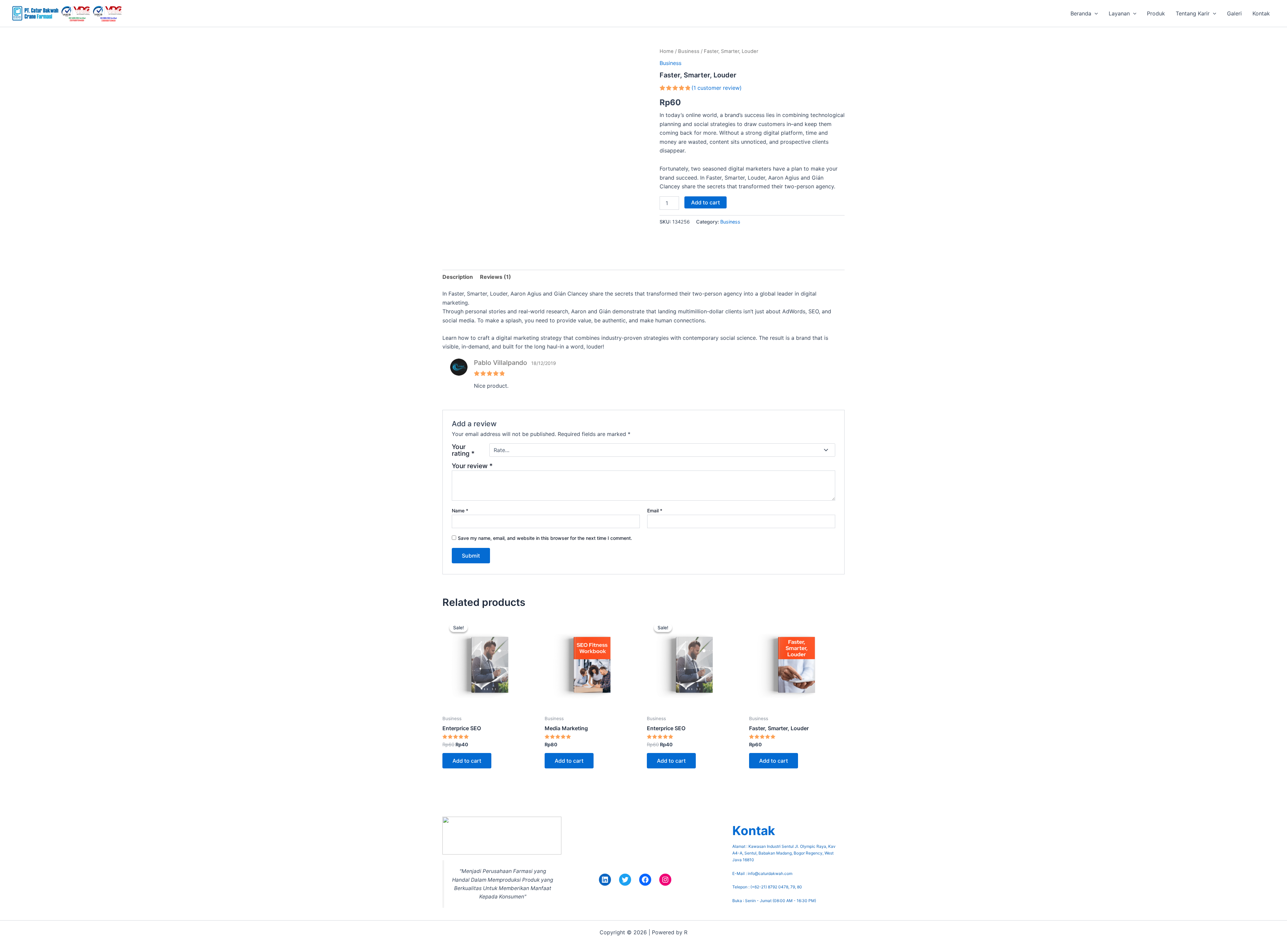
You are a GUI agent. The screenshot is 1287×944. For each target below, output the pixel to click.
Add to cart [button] (466, 760)
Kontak (1261, 13)
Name (460, 510)
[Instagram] (665, 880)
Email (654, 510)
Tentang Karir (1193, 13)
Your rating (463, 450)
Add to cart (705, 202)
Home (667, 51)
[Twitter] (625, 880)
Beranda (1080, 13)
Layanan (1119, 13)
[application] (1094, 13)
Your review (472, 466)
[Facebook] (645, 880)
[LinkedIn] (605, 880)
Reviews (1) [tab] (495, 276)
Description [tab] (457, 276)
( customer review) (716, 87)
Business (688, 51)
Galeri (1234, 13)
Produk (1156, 13)
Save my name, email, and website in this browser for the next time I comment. (545, 538)
